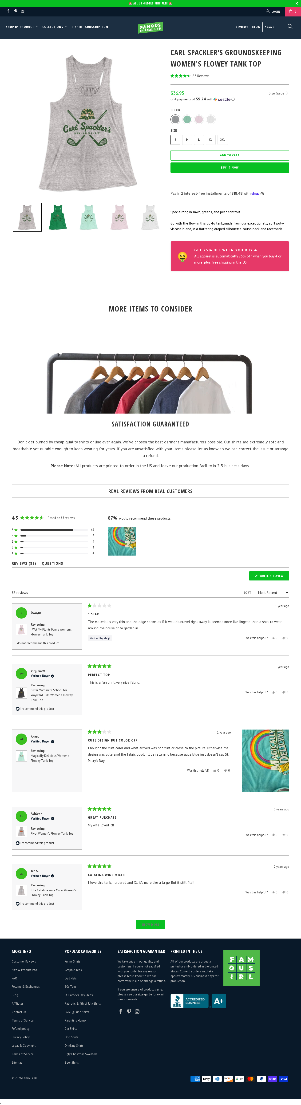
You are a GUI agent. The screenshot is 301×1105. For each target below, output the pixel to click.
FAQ (14, 978)
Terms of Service (23, 1020)
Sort (247, 593)
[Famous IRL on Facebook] (8, 11)
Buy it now (230, 167)
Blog (256, 26)
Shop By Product (20, 26)
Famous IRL (29, 1078)
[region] (122, 541)
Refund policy (20, 1029)
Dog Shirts (71, 1037)
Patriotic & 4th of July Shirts (83, 1004)
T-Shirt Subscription (89, 26)
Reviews (242, 26)
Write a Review (274, 576)
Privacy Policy (21, 1037)
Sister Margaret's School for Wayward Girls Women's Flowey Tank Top (52, 695)
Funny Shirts (72, 961)
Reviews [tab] (24, 564)
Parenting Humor (76, 1020)
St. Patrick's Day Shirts (79, 995)
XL (211, 140)
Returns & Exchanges (26, 987)
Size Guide (277, 93)
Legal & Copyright (24, 1046)
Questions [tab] (52, 564)
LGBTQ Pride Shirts (77, 1012)
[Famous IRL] (151, 27)
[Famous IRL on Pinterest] (15, 11)
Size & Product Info (24, 970)
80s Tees (70, 987)
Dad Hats (71, 978)
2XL (223, 140)
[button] (229, 76)
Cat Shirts (71, 1029)
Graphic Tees (73, 970)
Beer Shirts (72, 1063)
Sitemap (17, 1063)
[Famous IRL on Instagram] (23, 11)
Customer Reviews (24, 961)
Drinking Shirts (74, 1046)
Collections (52, 26)
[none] (27, 217)
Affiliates (18, 1004)
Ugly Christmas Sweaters (81, 1054)
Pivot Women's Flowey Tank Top (52, 834)
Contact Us (19, 1012)
